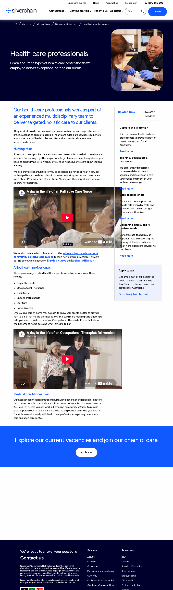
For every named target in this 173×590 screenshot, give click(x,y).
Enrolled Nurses (56, 261)
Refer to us (100, 11)
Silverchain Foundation (131, 566)
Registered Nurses (82, 261)
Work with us (43, 24)
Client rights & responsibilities (100, 585)
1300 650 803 (155, 3)
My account (131, 3)
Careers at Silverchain (66, 24)
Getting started (79, 11)
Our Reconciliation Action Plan (101, 580)
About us (115, 11)
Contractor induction (131, 585)
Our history (92, 575)
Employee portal (128, 575)
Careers (125, 561)
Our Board (91, 561)
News (96, 3)
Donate (157, 11)
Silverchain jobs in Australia (133, 294)
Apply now (86, 452)
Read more (126, 151)
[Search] (142, 11)
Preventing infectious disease (100, 571)
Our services (56, 11)
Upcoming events (77, 3)
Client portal (127, 580)
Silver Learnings (128, 571)
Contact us (112, 3)
